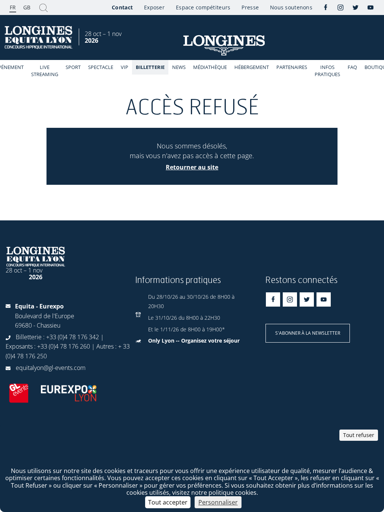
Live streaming (44, 71)
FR (13, 7)
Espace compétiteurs (203, 7)
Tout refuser (358, 435)
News (179, 67)
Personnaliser (218, 502)
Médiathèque (210, 67)
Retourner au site (192, 167)
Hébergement (251, 67)
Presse (250, 7)
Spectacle (100, 67)
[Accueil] (39, 37)
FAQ (352, 67)
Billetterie (150, 67)
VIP (124, 67)
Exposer (154, 7)
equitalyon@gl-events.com (51, 368)
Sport (73, 67)
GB (26, 7)
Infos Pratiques (327, 71)
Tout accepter (168, 502)
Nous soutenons (291, 7)
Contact (122, 7)
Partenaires (291, 67)
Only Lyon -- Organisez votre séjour (194, 340)
